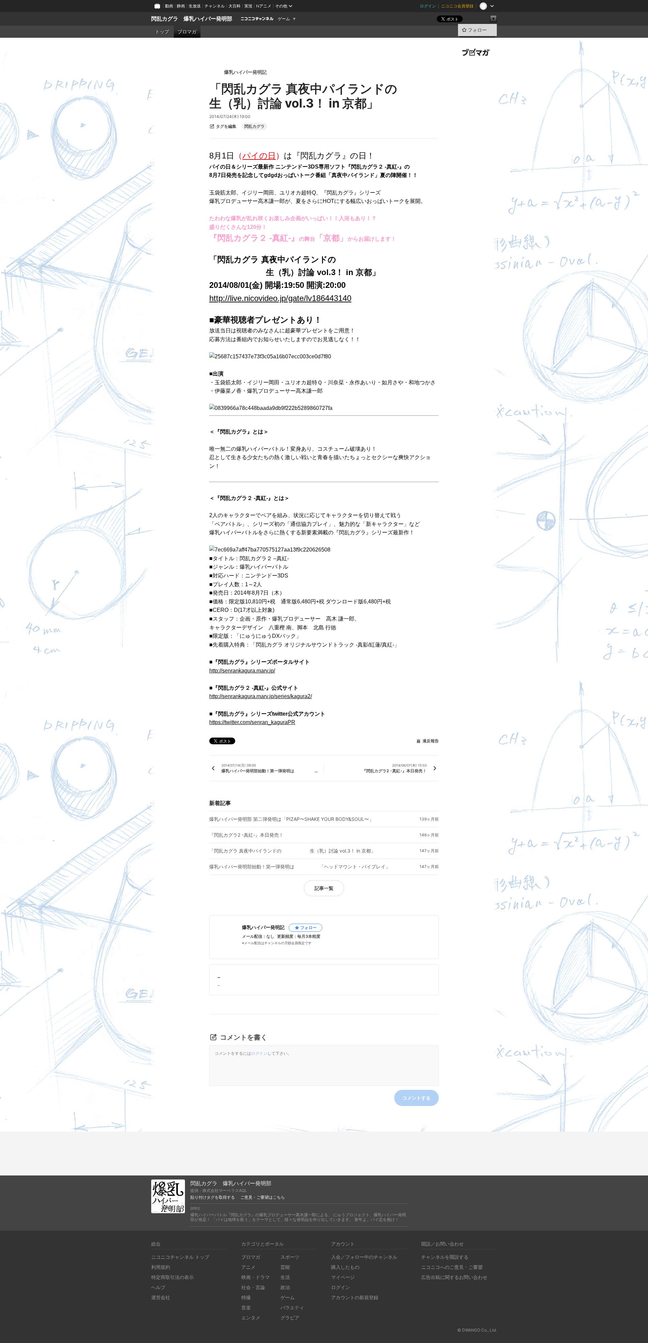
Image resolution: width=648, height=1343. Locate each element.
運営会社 (160, 1297)
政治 (285, 1287)
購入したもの (345, 1267)
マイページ (343, 1277)
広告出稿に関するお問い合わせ (454, 1277)
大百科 (234, 5)
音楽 (246, 1307)
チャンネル (215, 5)
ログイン (428, 5)
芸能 (285, 1267)
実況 (248, 5)
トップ (162, 31)
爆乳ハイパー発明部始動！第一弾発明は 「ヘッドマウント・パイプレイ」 (299, 866)
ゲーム (284, 19)
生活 (285, 1277)
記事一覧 (324, 888)
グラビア (289, 1317)
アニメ (248, 1267)
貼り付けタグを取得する (212, 1197)
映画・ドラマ (255, 1277)
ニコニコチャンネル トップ (180, 1257)
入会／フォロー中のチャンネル (364, 1257)
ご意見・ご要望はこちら (262, 1197)
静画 (181, 5)
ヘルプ (158, 1287)
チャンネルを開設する (444, 1257)
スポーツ (289, 1257)
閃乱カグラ (254, 126)
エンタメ (250, 1317)
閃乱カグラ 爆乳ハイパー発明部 (191, 19)
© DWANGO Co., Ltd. (477, 1330)
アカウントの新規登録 (354, 1297)
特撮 (246, 1297)
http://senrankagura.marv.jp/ (242, 671)
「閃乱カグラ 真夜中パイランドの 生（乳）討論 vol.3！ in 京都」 (292, 850)
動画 (169, 5)
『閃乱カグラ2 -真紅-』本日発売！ (246, 835)
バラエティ (292, 1307)
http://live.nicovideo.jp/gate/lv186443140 (280, 298)
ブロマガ (187, 31)
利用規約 (160, 1267)
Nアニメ (263, 5)
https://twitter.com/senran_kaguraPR (252, 722)
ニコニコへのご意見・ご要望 (452, 1267)
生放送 (195, 5)
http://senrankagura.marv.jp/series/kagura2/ (260, 696)
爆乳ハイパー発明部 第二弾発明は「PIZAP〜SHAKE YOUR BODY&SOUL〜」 (291, 819)
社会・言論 (253, 1287)
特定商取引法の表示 (172, 1277)
